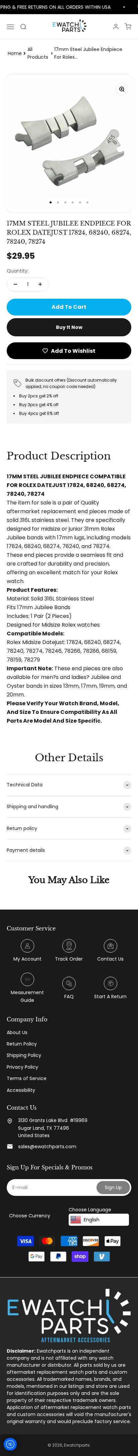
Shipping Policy (24, 1055)
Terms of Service (27, 1078)
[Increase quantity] (40, 284)
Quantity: (17, 271)
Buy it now (69, 327)
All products (37, 53)
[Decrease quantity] (15, 284)
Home (15, 53)
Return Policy (22, 1043)
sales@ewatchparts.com (47, 1146)
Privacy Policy (22, 1067)
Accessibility (21, 1090)
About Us (17, 1032)
